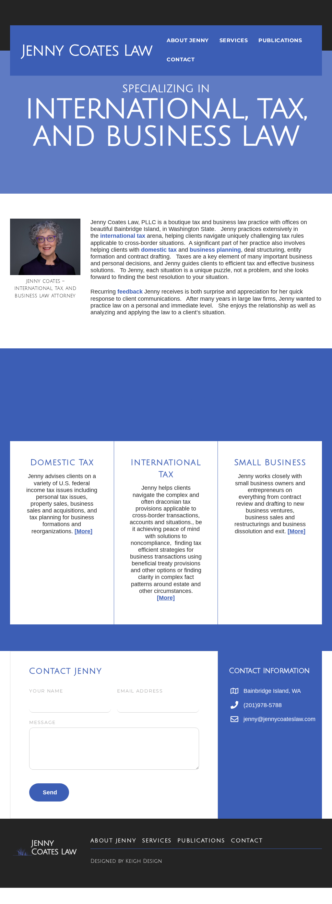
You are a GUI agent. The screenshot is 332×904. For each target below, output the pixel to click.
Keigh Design (143, 861)
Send (50, 792)
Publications (280, 40)
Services (233, 40)
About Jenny (188, 40)
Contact (181, 59)
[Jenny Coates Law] (45, 853)
